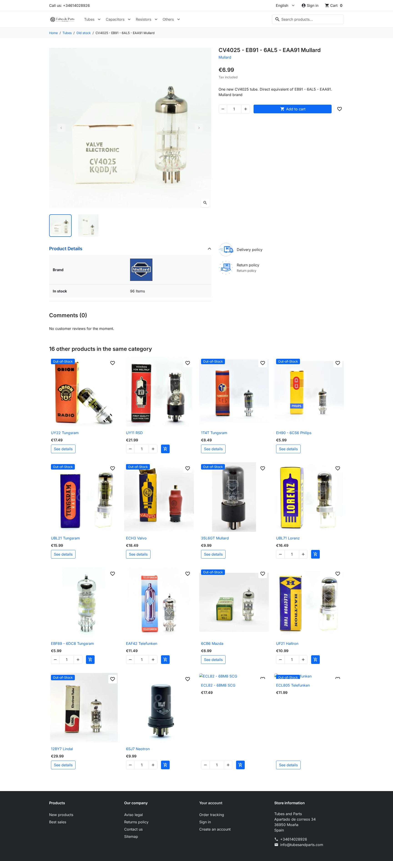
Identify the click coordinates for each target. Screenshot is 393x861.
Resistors (143, 19)
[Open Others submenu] (178, 19)
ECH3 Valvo (136, 538)
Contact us (133, 829)
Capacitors (115, 19)
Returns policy (136, 822)
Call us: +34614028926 (69, 5)
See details (63, 449)
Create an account (215, 829)
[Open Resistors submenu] (156, 19)
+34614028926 (293, 839)
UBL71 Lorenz (288, 538)
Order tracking (211, 814)
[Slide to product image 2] (88, 225)
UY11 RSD (134, 432)
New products (61, 814)
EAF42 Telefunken (141, 643)
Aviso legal (133, 814)
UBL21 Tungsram (65, 538)
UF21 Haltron (287, 643)
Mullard (225, 57)
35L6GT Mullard (215, 538)
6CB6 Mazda (212, 643)
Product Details (65, 248)
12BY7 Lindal (62, 749)
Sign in (205, 822)
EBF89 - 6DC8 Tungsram (72, 643)
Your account (210, 803)
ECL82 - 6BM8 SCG (218, 685)
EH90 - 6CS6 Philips (293, 432)
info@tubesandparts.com (301, 844)
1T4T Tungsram (214, 432)
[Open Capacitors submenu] (129, 19)
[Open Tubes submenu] (99, 19)
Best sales (57, 822)
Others (168, 19)
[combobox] (308, 19)
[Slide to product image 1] (60, 225)
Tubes (89, 19)
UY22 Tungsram (65, 432)
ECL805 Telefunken (293, 685)
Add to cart (292, 109)
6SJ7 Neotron (138, 749)
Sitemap (131, 836)
